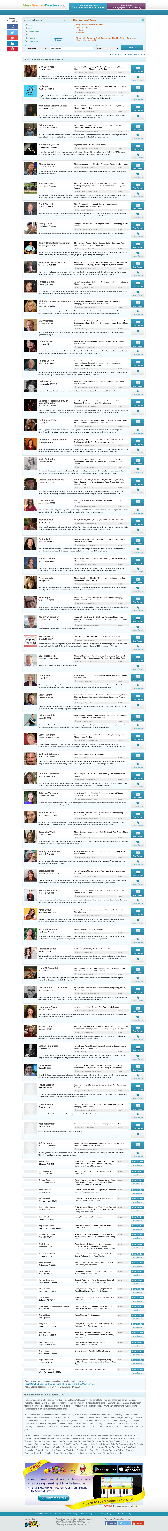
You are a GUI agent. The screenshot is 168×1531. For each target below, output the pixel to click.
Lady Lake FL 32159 (46, 344)
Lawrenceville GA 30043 (47, 128)
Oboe (76, 459)
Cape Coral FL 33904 (47, 1326)
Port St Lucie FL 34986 (47, 226)
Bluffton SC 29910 (45, 207)
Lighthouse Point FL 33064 (48, 932)
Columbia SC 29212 (47, 1300)
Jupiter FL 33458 (45, 1087)
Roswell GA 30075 (45, 1010)
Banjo (89, 480)
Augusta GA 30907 (45, 108)
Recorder (104, 262)
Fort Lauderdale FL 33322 (48, 737)
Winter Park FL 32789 (46, 522)
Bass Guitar (91, 361)
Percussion (84, 1143)
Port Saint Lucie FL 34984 (48, 658)
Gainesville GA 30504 (46, 306)
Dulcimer (89, 86)
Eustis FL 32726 (44, 69)
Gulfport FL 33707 (46, 1256)
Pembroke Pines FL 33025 (48, 874)
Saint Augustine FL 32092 (48, 990)
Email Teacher (137, 1162)
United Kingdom (55, 1421)
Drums (94, 184)
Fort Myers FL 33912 (46, 482)
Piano (76, 86)
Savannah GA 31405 (46, 167)
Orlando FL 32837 (45, 1049)
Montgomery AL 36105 (48, 1201)
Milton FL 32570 (44, 1126)
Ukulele (82, 86)
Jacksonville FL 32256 (47, 796)
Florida (136, 54)
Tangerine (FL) (58, 1384)
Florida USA (56, 59)
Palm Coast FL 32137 (47, 1291)
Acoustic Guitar (92, 125)
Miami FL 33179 (45, 1237)
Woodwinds (113, 184)
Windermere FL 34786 (47, 265)
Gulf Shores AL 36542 (47, 1335)
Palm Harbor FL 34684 (48, 1283)
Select (59, 40)
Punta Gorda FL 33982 (47, 186)
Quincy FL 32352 (45, 1029)
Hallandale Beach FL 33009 (50, 1228)
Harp (76, 500)
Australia (67, 1421)
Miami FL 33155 (45, 1309)
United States (127, 54)
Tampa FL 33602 (45, 462)
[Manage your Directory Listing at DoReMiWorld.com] (126, 6)
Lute (89, 1234)
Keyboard (78, 145)
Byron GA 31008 (44, 835)
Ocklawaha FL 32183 (46, 323)
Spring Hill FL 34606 (46, 854)
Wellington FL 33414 (46, 581)
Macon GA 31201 (46, 1362)
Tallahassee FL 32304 (47, 1265)
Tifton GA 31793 (45, 1174)
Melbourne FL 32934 (46, 757)
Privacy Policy (106, 1514)
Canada (43, 1421)
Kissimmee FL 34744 (47, 1210)
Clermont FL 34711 (46, 1164)
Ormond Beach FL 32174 (48, 620)
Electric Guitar (79, 125)
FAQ (129, 1514)
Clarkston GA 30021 (47, 1219)
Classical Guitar (105, 243)
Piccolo (82, 715)
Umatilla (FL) (88, 1384)
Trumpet (77, 224)
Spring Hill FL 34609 (46, 363)
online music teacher (63, 1406)
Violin (81, 67)
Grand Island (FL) (73, 1384)
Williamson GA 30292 (46, 776)
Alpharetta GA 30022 (46, 503)
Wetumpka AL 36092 (46, 561)
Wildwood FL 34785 (46, 600)
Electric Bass (110, 480)
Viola (76, 67)
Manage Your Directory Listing (66, 1514)
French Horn (89, 1065)
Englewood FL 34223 (47, 1345)
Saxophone (101, 459)
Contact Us (119, 1514)
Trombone (105, 656)
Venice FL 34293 (45, 971)
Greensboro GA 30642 (47, 912)
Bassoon (77, 890)
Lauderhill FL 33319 (47, 1182)
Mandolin (119, 480)
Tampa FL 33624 (45, 718)
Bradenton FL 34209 (47, 1247)
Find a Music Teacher (43, 1514)
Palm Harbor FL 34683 (48, 1353)
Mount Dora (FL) (31, 1384)
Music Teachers (115, 54)
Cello (86, 401)
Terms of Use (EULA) (88, 1514)
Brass (89, 184)
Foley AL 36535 (44, 423)
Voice (76, 301)
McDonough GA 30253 (47, 246)
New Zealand (95, 1421)
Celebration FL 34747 (46, 1107)
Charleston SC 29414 (46, 89)
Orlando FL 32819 (45, 442)
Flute (76, 204)
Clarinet (93, 459)
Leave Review (137, 1165)
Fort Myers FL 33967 (47, 1318)
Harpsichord (84, 578)
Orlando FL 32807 (45, 639)
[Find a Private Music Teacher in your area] (88, 6)
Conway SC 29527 (45, 697)
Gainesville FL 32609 (47, 1192)
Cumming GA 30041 (46, 284)
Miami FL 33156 (45, 1274)
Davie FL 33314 (44, 951)
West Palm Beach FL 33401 (50, 1372)
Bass (89, 1161)
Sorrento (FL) (45, 1384)
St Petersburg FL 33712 (47, 815)
